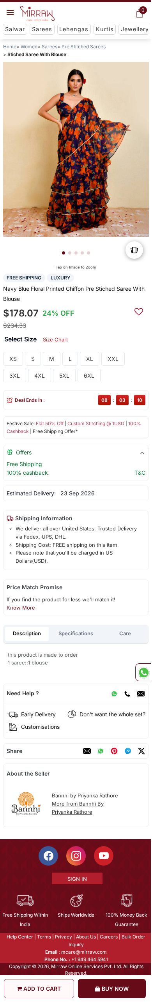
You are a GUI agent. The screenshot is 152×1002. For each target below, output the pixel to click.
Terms (44, 937)
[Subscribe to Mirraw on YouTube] (103, 856)
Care (125, 633)
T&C (139, 472)
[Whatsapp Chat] (143, 672)
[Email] (140, 693)
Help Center (19, 937)
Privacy (63, 937)
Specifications (75, 633)
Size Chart (55, 339)
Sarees (42, 29)
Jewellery (135, 29)
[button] (63, 252)
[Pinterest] (114, 751)
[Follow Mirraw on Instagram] (75, 856)
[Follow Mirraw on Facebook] (48, 856)
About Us (85, 937)
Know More (21, 607)
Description (27, 633)
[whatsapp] (100, 751)
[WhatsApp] (114, 693)
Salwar (15, 29)
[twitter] (141, 751)
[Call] (127, 693)
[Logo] (37, 13)
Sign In (76, 879)
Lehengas (73, 29)
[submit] (138, 311)
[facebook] (128, 751)
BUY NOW (114, 988)
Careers (108, 937)
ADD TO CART (41, 988)
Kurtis (105, 29)
